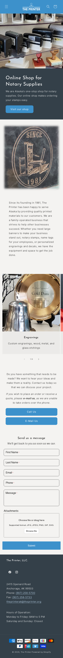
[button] (6, 6)
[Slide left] (24, 359)
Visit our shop (19, 109)
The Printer (26, 652)
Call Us (31, 411)
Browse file (31, 531)
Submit (31, 545)
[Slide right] (38, 359)
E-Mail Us (31, 420)
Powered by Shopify (41, 652)
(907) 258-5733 (22, 597)
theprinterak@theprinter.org (23, 601)
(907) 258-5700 (25, 592)
